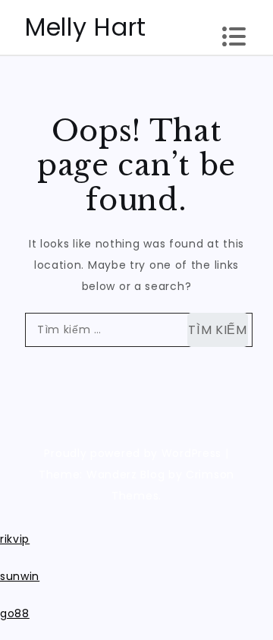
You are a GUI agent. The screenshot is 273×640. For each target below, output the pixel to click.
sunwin (19, 576)
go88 (15, 613)
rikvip (15, 539)
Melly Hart (85, 27)
